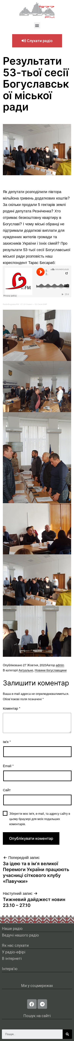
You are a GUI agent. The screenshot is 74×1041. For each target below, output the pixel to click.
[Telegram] (42, 1004)
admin (60, 665)
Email (8, 765)
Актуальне (26, 670)
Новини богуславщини (51, 670)
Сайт (7, 789)
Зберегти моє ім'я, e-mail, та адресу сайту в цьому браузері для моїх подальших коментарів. (39, 818)
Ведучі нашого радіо (20, 935)
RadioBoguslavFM (11, 304)
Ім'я (7, 741)
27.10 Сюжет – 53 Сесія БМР (33, 304)
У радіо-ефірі (13, 952)
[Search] (67, 1034)
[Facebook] (32, 1004)
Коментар (11, 708)
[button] (37, 25)
